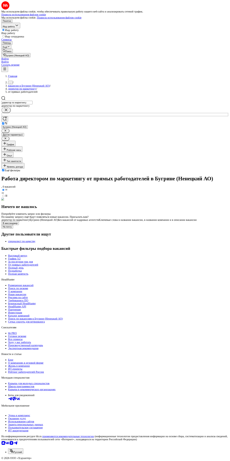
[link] (7, 51)
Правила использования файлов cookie (59, 17)
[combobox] (16, 102)
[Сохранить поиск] (4, 119)
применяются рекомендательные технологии (68, 436)
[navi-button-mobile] (4, 69)
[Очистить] (6, 110)
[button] (5, 58)
